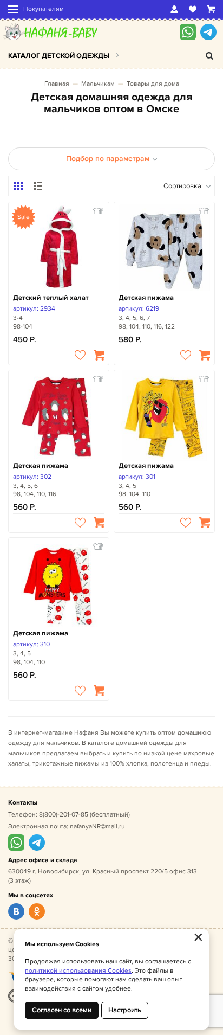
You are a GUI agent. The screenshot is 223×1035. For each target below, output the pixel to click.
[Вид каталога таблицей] (38, 186)
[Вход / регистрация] (174, 9)
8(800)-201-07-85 (63, 815)
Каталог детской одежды (58, 56)
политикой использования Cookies (78, 971)
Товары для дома (153, 84)
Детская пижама (146, 297)
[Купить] (99, 355)
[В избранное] (80, 355)
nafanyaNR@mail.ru (97, 826)
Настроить (124, 1010)
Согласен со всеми (61, 1010)
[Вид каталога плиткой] (18, 186)
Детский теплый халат (51, 297)
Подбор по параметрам (107, 158)
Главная (56, 84)
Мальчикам (98, 84)
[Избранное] (192, 9)
